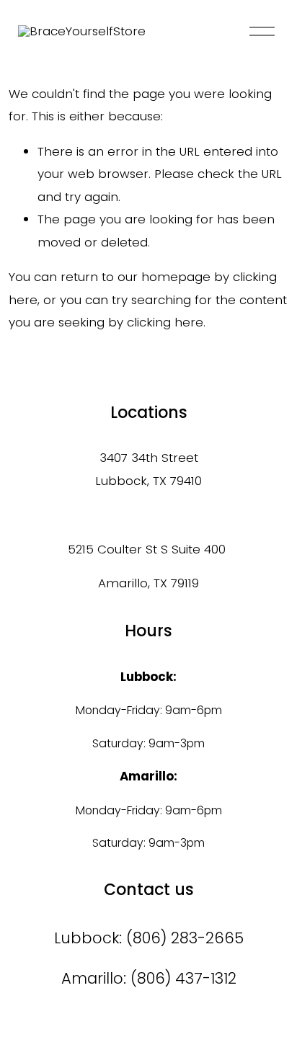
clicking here (165, 322)
